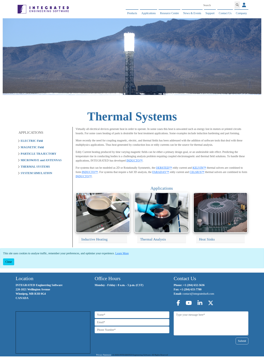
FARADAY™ (160, 172)
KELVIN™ (199, 167)
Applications (148, 13)
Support (209, 13)
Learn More (122, 253)
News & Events (192, 13)
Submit (242, 340)
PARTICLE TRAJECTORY (38, 153)
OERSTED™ (164, 167)
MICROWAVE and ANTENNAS (41, 160)
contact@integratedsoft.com (198, 293)
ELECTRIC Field (32, 140)
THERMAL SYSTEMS (35, 166)
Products (132, 13)
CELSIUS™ (197, 172)
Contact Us (225, 13)
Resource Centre (169, 13)
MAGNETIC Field (32, 147)
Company (241, 13)
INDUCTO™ (134, 160)
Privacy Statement (103, 355)
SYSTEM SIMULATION (36, 173)
